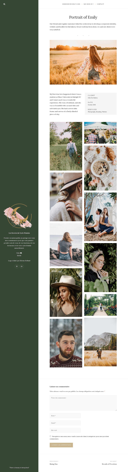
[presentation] (55, 62)
